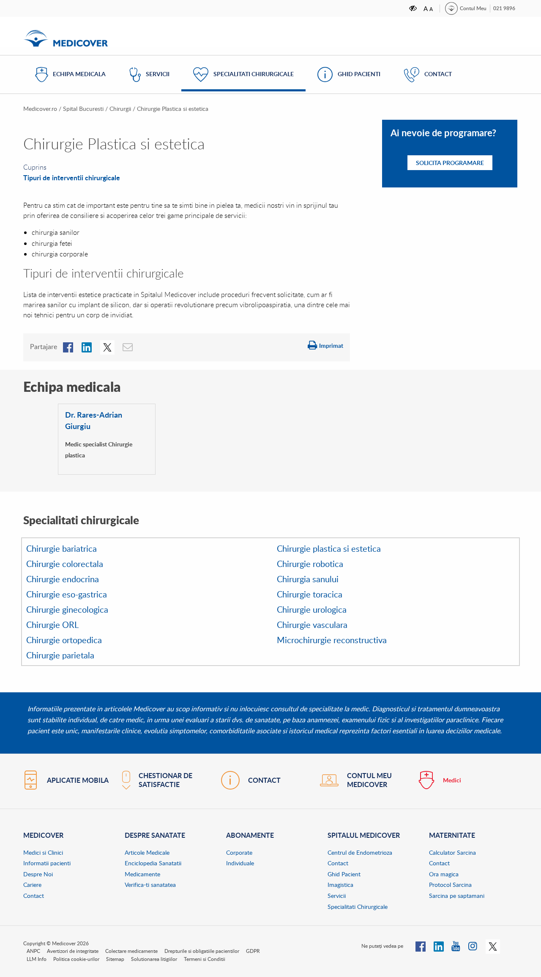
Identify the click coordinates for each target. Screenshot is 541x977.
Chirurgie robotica (310, 564)
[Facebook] (68, 346)
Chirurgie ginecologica (67, 609)
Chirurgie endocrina (62, 579)
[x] (107, 346)
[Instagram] (473, 945)
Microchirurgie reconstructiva (332, 640)
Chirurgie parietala (60, 655)
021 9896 (504, 8)
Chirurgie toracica (309, 594)
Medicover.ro (40, 109)
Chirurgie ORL (52, 624)
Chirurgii (120, 109)
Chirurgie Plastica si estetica (172, 109)
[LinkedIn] (87, 346)
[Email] (128, 346)
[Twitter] (493, 945)
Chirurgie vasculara (312, 624)
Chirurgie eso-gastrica (66, 594)
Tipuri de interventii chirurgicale (71, 177)
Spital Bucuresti (83, 109)
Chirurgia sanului (308, 579)
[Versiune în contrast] (413, 8)
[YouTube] (456, 945)
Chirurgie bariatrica (61, 548)
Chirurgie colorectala (64, 564)
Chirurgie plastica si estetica (329, 548)
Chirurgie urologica (312, 609)
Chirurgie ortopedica (64, 640)
